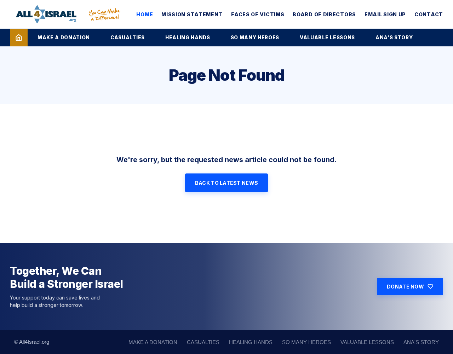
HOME (144, 14)
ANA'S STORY (394, 37)
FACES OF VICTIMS (257, 14)
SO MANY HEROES (255, 37)
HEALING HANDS (187, 37)
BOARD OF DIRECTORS (324, 14)
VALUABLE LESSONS (327, 37)
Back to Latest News (226, 183)
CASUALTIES (127, 37)
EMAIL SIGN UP (385, 14)
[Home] (19, 37)
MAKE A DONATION (64, 37)
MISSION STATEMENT (192, 14)
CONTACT (428, 14)
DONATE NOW (405, 287)
